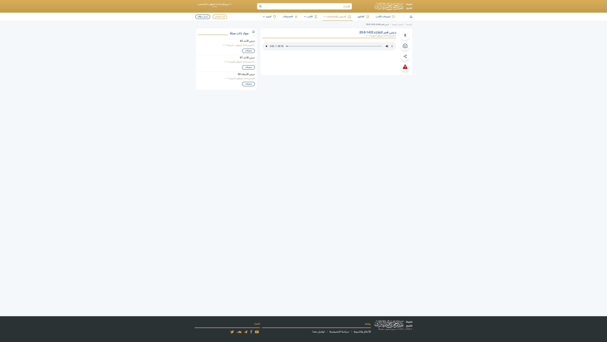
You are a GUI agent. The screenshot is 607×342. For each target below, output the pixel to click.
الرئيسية (409, 24)
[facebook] (251, 332)
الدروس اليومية (397, 24)
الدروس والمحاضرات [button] (334, 16)
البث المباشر (220, 17)
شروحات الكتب (383, 16)
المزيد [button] (266, 16)
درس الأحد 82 (247, 41)
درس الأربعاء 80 (246, 74)
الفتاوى (361, 16)
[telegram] (245, 331)
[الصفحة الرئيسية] (393, 6)
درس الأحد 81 (247, 58)
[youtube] (257, 332)
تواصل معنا (319, 331)
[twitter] (232, 332)
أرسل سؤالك (203, 17)
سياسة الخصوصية (339, 331)
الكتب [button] (308, 16)
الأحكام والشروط (362, 331)
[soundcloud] (239, 332)
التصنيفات (288, 16)
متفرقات (248, 51)
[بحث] (260, 6)
